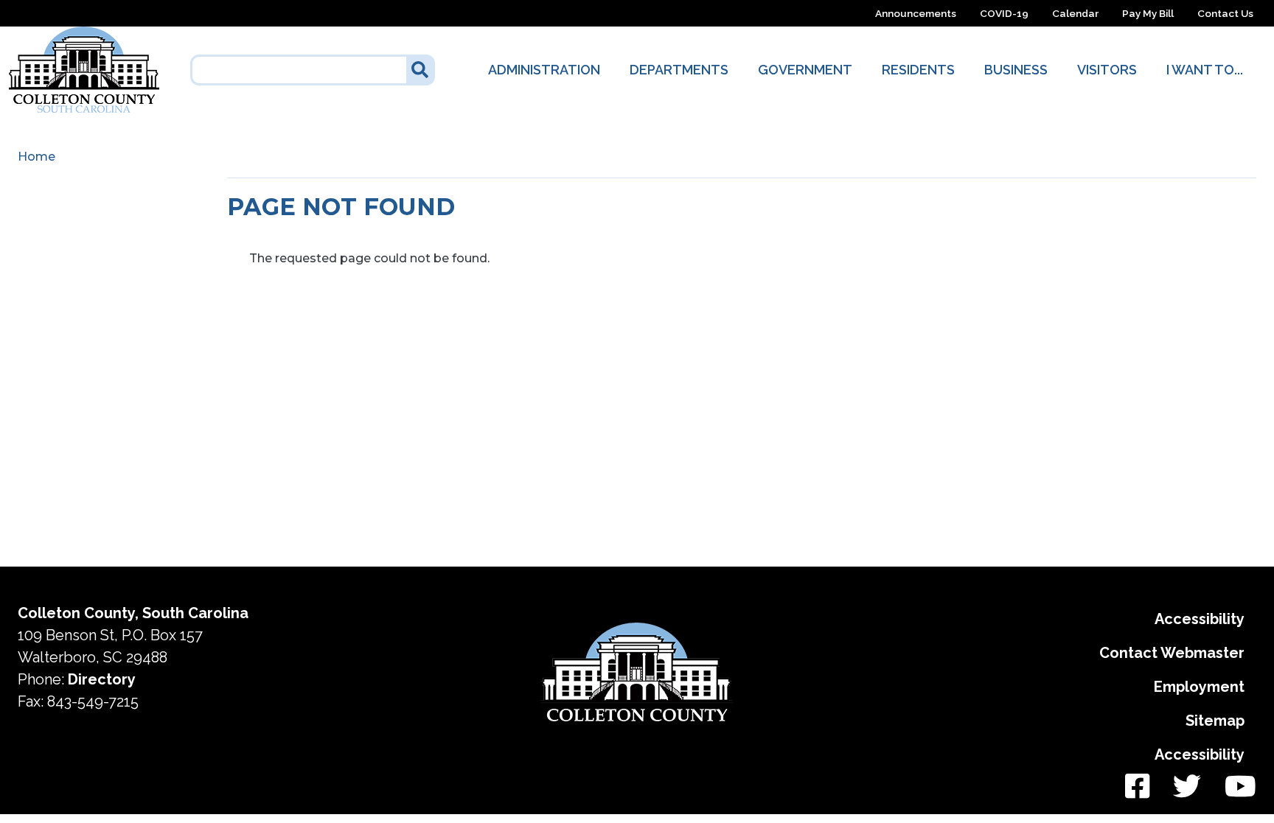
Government (805, 69)
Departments (679, 69)
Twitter (1187, 786)
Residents (918, 69)
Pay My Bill (1148, 13)
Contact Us (1225, 13)
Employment (1199, 687)
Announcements (915, 13)
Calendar (1075, 13)
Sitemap (1215, 720)
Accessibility (1200, 619)
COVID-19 (1004, 13)
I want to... (1204, 69)
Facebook (1137, 786)
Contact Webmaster (1172, 653)
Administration (544, 69)
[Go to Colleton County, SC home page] (84, 35)
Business (1016, 69)
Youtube (1234, 786)
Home (36, 157)
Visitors (1107, 69)
